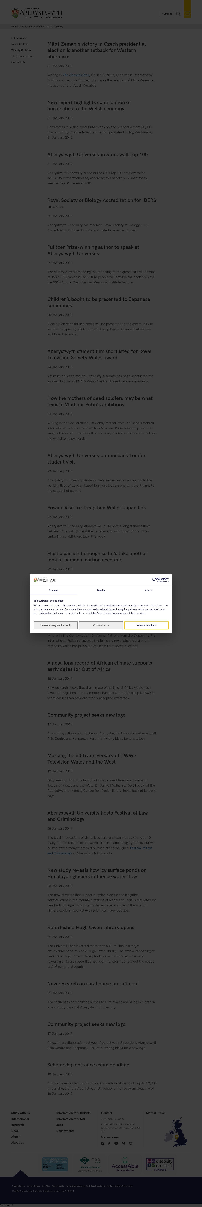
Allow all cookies (146, 625)
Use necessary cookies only (55, 625)
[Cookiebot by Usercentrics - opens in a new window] (155, 580)
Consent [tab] (53, 590)
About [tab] (148, 590)
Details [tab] (101, 590)
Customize (99, 625)
